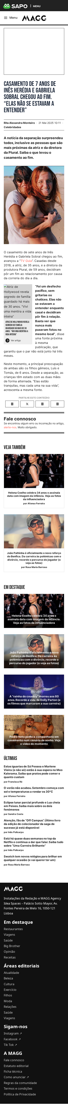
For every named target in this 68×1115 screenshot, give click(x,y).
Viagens (9, 935)
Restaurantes (13, 929)
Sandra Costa (15, 814)
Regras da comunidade (20, 1083)
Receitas (10, 957)
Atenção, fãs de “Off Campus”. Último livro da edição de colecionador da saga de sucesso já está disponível (32, 824)
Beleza (8, 978)
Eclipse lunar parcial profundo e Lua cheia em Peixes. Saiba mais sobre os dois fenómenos (32, 806)
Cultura (9, 984)
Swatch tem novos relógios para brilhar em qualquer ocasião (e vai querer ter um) (33, 858)
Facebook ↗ (12, 1039)
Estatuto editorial (16, 1066)
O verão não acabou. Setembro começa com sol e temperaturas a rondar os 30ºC (34, 789)
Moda (8, 1001)
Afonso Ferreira (36, 503)
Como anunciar (16, 1077)
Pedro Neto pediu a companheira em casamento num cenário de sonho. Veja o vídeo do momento (34, 740)
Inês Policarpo (16, 832)
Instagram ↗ (13, 1033)
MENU (36, 6)
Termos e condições (18, 1088)
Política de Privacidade (20, 1094)
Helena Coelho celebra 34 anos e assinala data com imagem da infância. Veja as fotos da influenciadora (34, 496)
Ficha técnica (13, 1071)
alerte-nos (10, 427)
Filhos (8, 995)
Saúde (8, 940)
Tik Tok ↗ (10, 1045)
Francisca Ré (15, 781)
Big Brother (12, 946)
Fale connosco (14, 1060)
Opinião (9, 952)
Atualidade (11, 973)
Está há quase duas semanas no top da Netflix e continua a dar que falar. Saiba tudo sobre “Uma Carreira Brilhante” (33, 842)
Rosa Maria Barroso (36, 567)
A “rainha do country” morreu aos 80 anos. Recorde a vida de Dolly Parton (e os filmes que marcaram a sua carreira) (34, 700)
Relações (10, 1007)
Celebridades (12, 127)
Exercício (10, 990)
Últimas (10, 758)
